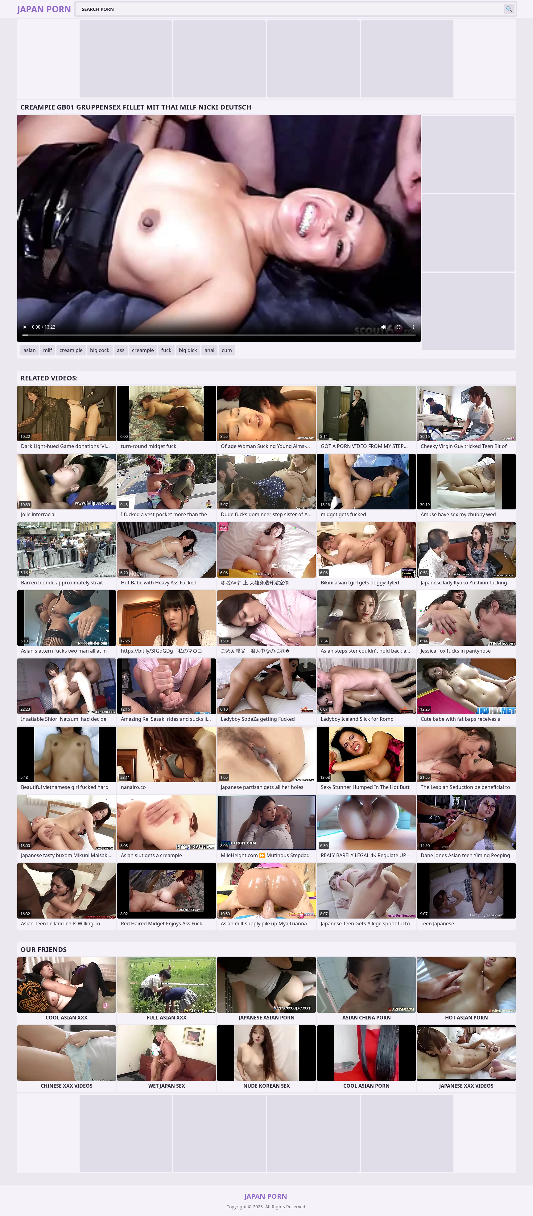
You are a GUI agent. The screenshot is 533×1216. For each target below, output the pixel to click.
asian (29, 350)
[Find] (509, 9)
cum (227, 350)
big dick (188, 350)
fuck (166, 350)
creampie (143, 350)
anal (209, 350)
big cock (99, 350)
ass (121, 350)
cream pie (71, 350)
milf (47, 350)
